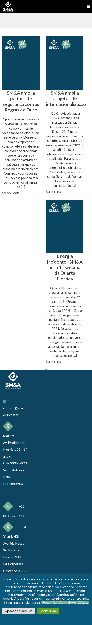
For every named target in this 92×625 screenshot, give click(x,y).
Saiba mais (10, 193)
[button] (18, 611)
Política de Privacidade (65, 602)
